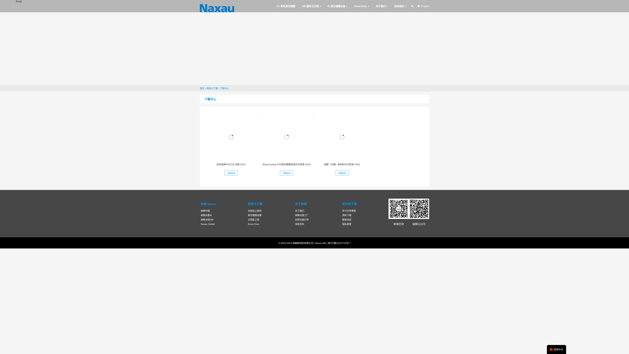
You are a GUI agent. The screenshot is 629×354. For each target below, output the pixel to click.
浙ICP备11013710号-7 (339, 243)
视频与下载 (212, 88)
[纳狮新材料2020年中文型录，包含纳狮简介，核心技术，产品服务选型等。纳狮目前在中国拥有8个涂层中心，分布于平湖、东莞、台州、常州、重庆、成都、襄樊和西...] (341, 137)
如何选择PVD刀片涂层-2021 (231, 164)
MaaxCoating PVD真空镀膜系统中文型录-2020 (287, 164)
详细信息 (231, 173)
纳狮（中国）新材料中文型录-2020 (342, 164)
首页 (202, 88)
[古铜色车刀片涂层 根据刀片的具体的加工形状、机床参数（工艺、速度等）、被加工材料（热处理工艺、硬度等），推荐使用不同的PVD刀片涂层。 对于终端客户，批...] (231, 137)
